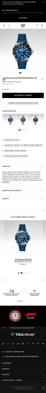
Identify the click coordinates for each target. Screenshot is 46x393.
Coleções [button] (6, 363)
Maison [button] (5, 369)
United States (10, 10)
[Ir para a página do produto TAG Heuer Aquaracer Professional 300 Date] (23, 239)
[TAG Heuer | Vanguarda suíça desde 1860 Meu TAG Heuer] (23, 334)
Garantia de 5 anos (12, 140)
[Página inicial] (23, 25)
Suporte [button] (6, 374)
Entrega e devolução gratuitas (16, 156)
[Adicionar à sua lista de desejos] (42, 78)
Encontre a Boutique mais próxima (22, 356)
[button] (37, 25)
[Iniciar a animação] (18, 273)
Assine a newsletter (15, 352)
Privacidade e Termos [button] (12, 380)
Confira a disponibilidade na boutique (23, 103)
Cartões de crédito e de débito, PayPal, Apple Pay (24, 145)
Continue (31, 18)
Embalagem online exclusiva (15, 150)
